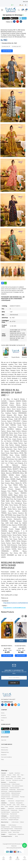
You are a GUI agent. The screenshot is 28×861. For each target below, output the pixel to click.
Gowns (6, 357)
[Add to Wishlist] (11, 620)
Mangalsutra (19, 802)
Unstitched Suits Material (15, 791)
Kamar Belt (23, 806)
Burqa (2, 778)
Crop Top (8, 780)
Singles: (3, 834)
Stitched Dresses (15, 793)
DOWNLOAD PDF (16, 46)
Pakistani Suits (4, 787)
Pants (14, 774)
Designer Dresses (5, 796)
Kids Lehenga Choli (14, 817)
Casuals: (3, 773)
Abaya (3, 780)
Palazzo (9, 774)
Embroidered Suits (5, 785)
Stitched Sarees (5, 830)
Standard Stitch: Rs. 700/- (9, 43)
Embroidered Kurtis (20, 808)
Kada (18, 804)
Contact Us (4, 717)
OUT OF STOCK (7, 50)
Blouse (7, 776)
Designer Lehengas (13, 819)
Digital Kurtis (11, 808)
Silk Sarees (4, 832)
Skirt (18, 774)
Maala (22, 804)
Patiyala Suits (4, 789)
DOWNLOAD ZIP (6, 46)
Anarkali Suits (12, 782)
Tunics (2, 776)
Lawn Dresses (15, 796)
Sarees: (3, 825)
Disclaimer (4, 754)
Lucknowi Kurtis (15, 812)
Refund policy (4, 750)
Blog (2, 720)
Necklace (12, 802)
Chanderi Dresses (5, 784)
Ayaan (10, 832)
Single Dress (21, 834)
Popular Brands (15, 357)
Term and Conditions (6, 757)
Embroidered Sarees (16, 826)
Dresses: (3, 782)
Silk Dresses (4, 791)
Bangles (11, 806)
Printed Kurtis (14, 810)
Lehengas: (4, 815)
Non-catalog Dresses (17, 785)
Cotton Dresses (16, 784)
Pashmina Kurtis (5, 810)
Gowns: (3, 800)
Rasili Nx (3, 798)
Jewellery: (4, 802)
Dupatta (11, 773)
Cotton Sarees (12, 825)
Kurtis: (3, 808)
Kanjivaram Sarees (15, 830)
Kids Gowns (11, 800)
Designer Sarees (5, 826)
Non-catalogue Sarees (7, 828)
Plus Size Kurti (13, 813)
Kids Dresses (10, 798)
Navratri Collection (14, 815)
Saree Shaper (9, 778)
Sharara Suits (20, 789)
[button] (25, 616)
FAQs (2, 759)
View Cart (3, 740)
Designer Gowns (20, 800)
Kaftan (19, 776)
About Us (3, 715)
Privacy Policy (4, 747)
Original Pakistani (5, 793)
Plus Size (22, 796)
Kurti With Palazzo (5, 812)
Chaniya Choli (4, 817)
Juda (14, 804)
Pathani (22, 822)
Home (2, 713)
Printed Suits (12, 789)
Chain (6, 806)
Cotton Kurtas (15, 822)
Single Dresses (12, 834)
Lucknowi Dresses (5, 794)
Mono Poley (16, 832)
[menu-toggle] (2, 10)
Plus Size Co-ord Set (17, 780)
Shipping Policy (5, 752)
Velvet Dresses (15, 794)
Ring (2, 806)
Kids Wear (17, 773)
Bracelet (9, 804)
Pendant (17, 806)
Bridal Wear (4, 819)
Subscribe (13, 683)
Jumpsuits (13, 776)
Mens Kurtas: (4, 822)
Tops (22, 774)
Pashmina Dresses (14, 787)
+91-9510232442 (7, 702)
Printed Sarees (18, 828)
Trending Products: (6, 836)
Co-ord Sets (17, 778)
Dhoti (23, 778)
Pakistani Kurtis (5, 813)
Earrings (3, 804)
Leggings (3, 774)
